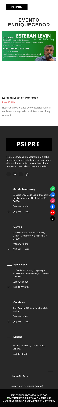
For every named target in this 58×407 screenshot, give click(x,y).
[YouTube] (14, 174)
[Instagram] (21, 174)
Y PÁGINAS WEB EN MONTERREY (39, 401)
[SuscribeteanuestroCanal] (52, 212)
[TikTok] (27, 174)
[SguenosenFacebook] (52, 206)
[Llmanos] (52, 194)
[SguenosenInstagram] (52, 200)
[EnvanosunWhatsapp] (52, 188)
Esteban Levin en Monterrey (20, 97)
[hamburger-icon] (40, 6)
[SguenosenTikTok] (52, 218)
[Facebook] (8, 174)
